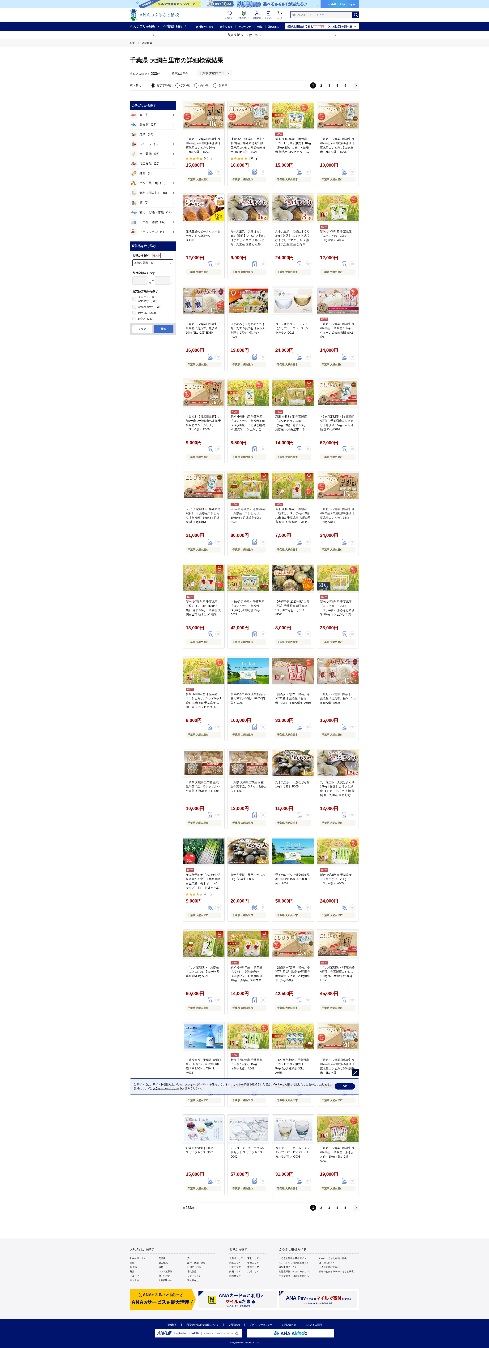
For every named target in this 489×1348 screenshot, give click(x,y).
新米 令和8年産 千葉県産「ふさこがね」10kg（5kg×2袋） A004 (336, 236)
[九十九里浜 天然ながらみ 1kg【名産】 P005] (293, 763)
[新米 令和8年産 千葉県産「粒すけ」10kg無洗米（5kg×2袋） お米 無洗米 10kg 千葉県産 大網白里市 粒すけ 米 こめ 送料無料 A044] (248, 944)
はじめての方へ (327, 1262)
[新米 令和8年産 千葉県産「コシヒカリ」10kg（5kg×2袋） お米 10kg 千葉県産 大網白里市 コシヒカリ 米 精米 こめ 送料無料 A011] (293, 393)
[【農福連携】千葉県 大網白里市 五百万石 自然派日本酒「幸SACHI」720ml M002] (203, 1036)
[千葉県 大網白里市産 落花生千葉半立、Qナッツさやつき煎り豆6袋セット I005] (203, 763)
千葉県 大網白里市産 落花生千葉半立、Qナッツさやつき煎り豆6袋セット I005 (203, 786)
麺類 (161, 1267)
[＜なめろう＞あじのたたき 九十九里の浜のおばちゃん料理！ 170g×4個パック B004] (248, 300)
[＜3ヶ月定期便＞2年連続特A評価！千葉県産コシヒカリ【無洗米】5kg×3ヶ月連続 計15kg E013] (203, 485)
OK (345, 1086)
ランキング (244, 26)
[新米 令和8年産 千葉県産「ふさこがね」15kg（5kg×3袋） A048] (248, 1036)
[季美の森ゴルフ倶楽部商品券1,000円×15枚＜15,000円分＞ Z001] (293, 851)
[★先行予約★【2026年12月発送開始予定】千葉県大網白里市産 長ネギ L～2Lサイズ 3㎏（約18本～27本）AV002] (203, 851)
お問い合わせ (289, 1324)
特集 (259, 26)
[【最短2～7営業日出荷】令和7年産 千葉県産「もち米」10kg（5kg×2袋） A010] (293, 670)
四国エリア (235, 1271)
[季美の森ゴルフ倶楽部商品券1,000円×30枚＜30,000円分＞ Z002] (248, 670)
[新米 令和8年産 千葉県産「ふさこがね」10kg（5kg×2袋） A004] (338, 208)
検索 (163, 328)
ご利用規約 (234, 1324)
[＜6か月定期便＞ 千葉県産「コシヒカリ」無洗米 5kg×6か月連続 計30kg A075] (293, 1036)
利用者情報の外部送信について (202, 1324)
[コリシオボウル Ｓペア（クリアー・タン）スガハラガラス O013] (293, 300)
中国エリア (253, 1267)
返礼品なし (193, 1280)
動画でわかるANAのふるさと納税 (336, 1271)
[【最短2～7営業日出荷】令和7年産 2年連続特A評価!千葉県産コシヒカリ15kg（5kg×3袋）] (338, 485)
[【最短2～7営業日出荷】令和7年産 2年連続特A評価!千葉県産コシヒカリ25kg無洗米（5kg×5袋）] (293, 944)
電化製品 (191, 1271)
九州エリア (253, 1271)
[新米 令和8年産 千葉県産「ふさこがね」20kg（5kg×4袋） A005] (338, 851)
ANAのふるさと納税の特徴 (333, 1258)
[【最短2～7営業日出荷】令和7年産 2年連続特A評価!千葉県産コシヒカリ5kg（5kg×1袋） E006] (203, 393)
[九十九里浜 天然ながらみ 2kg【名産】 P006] (248, 851)
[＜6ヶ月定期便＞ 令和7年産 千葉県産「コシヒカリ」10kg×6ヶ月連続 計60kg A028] (248, 485)
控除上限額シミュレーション (294, 1271)
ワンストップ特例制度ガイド (294, 1262)
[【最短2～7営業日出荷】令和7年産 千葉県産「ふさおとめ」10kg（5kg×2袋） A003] (338, 1129)
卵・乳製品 (164, 1276)
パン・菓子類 (165, 1271)
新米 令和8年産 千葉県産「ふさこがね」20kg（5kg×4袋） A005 (336, 879)
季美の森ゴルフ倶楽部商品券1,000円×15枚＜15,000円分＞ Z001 (292, 879)
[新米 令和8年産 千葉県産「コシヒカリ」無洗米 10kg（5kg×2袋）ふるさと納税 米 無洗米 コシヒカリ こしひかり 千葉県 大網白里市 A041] (293, 115)
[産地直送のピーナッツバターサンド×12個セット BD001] (203, 208)
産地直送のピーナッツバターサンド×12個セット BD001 (203, 236)
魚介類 (133, 1267)
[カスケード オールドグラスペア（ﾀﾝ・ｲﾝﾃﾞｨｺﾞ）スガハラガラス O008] (293, 1129)
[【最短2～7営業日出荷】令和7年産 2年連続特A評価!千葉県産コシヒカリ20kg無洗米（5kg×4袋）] (338, 1036)
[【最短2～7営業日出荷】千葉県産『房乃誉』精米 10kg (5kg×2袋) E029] (338, 670)
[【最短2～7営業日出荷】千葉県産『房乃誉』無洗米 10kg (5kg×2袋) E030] (203, 300)
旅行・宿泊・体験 (196, 1262)
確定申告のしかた (288, 1267)
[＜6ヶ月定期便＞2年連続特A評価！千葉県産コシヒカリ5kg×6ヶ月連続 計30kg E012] (338, 944)
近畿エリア (235, 1267)
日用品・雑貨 (194, 1267)
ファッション (194, 1276)
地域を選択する (143, 262)
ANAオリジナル (138, 1258)
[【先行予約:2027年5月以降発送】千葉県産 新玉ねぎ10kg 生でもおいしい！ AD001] (293, 578)
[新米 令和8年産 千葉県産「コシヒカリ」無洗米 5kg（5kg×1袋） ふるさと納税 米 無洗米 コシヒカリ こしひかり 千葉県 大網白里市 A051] (248, 393)
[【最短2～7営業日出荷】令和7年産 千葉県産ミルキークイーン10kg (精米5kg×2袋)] (338, 300)
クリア (142, 328)
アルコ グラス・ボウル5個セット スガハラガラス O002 (247, 1152)
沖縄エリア (235, 1276)
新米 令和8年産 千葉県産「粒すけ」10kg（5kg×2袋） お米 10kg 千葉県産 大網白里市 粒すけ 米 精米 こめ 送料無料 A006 (203, 610)
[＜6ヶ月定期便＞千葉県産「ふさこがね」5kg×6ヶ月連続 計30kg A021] (203, 944)
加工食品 (163, 1262)
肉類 (132, 1262)
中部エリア (253, 1262)
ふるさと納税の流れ (329, 1267)
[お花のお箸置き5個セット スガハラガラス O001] (203, 1129)
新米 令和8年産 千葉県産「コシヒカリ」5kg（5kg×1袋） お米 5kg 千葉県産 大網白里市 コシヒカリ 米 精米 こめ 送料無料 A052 (203, 702)
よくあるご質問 (314, 1324)
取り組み (273, 26)
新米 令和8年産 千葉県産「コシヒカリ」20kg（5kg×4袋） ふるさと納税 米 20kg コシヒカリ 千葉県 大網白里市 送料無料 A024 (337, 610)
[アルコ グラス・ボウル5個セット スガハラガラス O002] (248, 1129)
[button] (154, 35)
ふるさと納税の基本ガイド (292, 1258)
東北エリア (253, 1258)
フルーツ (134, 1276)
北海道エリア (236, 1258)
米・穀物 (134, 1280)
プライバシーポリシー (260, 1324)
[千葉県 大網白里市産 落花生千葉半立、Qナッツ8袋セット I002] (248, 763)
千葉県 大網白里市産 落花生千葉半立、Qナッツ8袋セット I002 (248, 786)
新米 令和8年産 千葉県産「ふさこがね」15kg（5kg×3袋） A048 (246, 1064)
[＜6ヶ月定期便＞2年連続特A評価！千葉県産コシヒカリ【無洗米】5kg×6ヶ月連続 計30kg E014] (338, 393)
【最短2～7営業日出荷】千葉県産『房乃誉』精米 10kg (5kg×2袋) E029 (337, 698)
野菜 (132, 1271)
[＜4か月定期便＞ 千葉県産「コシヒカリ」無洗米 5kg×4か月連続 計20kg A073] (248, 578)
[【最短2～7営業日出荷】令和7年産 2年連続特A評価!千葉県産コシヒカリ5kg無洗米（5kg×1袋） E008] (338, 115)
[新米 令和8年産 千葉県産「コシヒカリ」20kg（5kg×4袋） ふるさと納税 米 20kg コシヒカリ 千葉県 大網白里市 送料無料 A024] (338, 578)
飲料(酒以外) (165, 1280)
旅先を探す (226, 26)
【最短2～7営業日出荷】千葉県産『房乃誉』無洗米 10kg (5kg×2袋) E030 (203, 328)
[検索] (355, 14)
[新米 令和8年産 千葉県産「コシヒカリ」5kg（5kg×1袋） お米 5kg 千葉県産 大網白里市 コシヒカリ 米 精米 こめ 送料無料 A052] (203, 670)
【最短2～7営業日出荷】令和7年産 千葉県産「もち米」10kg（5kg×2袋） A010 (293, 698)
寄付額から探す (205, 26)
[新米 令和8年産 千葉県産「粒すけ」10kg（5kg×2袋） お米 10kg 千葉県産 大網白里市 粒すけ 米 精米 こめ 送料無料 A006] (203, 578)
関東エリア (235, 1262)
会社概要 (172, 1324)
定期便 (162, 1258)
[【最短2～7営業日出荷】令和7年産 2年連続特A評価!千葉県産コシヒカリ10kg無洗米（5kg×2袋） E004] (248, 115)
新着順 (223, 85)
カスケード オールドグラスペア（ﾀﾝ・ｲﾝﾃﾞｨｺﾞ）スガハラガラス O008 (292, 1152)
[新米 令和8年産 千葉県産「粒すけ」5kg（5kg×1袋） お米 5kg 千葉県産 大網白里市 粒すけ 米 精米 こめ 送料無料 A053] (293, 485)
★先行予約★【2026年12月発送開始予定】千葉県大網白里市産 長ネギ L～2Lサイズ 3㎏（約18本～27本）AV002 (203, 883)
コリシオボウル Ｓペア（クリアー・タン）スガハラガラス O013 (292, 328)
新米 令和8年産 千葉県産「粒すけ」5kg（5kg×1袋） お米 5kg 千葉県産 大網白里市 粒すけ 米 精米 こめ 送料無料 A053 (293, 517)
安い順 (185, 85)
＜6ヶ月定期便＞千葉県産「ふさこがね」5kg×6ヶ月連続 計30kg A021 (202, 971)
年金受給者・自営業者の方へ (294, 1276)
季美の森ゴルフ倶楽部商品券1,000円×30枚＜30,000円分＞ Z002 (248, 698)
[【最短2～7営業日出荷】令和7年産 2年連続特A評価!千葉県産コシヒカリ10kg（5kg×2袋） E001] (203, 115)
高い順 (204, 85)
